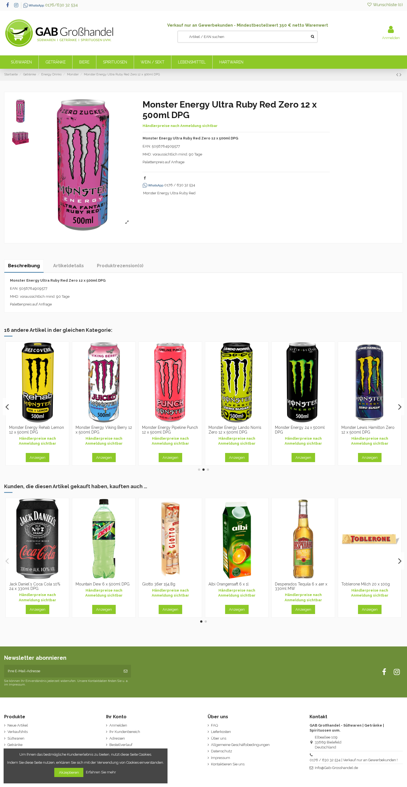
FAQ (214, 725)
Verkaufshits (17, 732)
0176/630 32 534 (61, 4)
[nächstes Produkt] (400, 75)
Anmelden (118, 725)
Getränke (14, 745)
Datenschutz (221, 751)
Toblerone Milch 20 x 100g (100, 584)
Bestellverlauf (120, 745)
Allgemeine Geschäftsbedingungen (240, 745)
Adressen (117, 738)
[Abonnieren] (125, 671)
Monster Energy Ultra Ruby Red (169, 193)
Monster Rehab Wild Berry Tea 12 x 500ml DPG (368, 429)
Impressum (220, 758)
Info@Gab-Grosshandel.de (336, 768)
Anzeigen (37, 457)
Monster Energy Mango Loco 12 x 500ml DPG (301, 429)
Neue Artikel (17, 725)
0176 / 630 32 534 (179, 185)
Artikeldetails (68, 265)
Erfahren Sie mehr (101, 772)
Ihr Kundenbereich (124, 732)
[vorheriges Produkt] (398, 75)
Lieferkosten (221, 732)
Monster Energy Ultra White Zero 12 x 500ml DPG (233, 429)
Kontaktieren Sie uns (227, 764)
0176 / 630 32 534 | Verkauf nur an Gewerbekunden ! (354, 760)
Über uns (218, 738)
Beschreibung (24, 265)
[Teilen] (145, 178)
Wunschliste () (387, 4)
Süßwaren (15, 738)
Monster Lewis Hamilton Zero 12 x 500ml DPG (102, 429)
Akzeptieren (69, 772)
